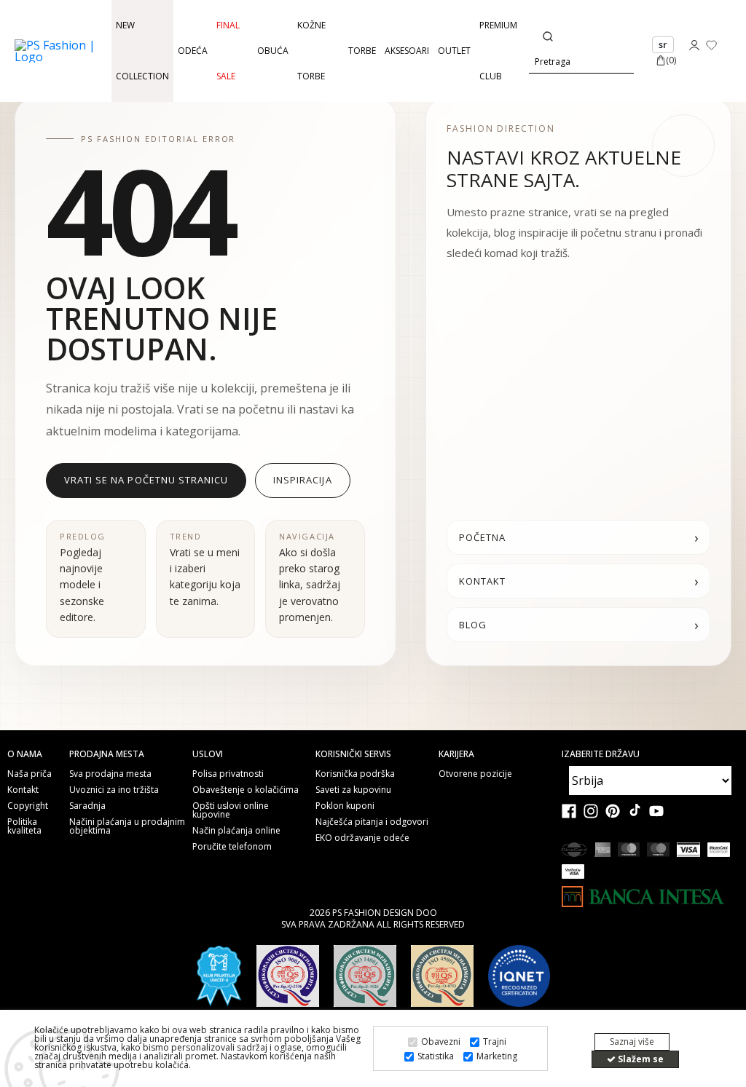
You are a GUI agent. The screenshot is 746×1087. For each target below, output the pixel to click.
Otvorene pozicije (475, 774)
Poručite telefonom (232, 846)
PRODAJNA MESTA (106, 754)
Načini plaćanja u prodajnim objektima (127, 826)
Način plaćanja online (236, 830)
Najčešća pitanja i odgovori (371, 822)
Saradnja (87, 806)
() (671, 60)
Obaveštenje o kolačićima (245, 790)
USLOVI (207, 754)
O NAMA (24, 754)
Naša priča (29, 774)
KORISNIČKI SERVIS (353, 754)
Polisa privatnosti (228, 774)
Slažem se (640, 1059)
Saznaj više (632, 1041)
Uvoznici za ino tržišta (114, 790)
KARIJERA (456, 754)
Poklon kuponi (344, 806)
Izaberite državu (601, 754)
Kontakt (23, 790)
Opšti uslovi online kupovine (230, 810)
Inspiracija (302, 479)
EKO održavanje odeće (362, 838)
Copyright (27, 806)
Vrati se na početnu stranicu (146, 479)
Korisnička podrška (355, 774)
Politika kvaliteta (24, 826)
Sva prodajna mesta (110, 774)
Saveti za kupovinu (353, 790)
